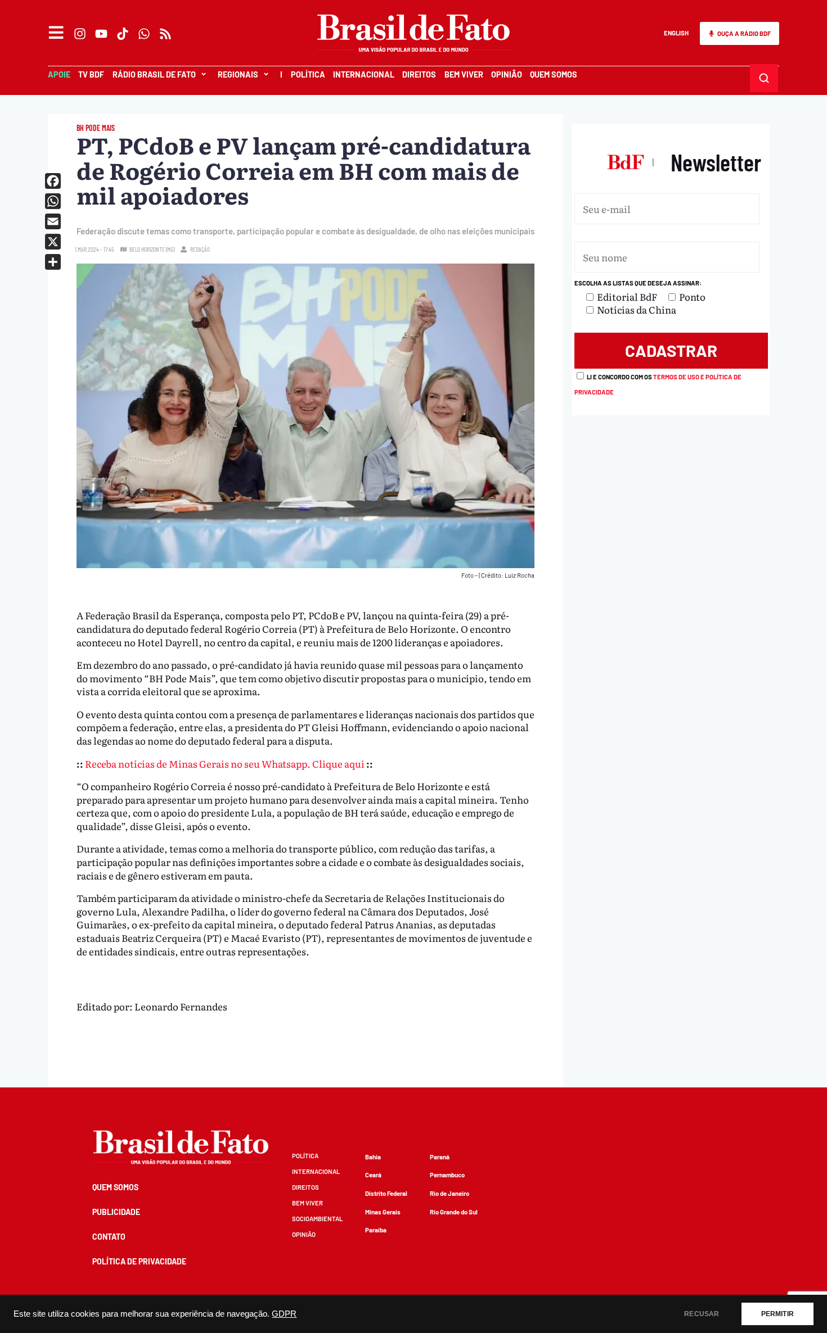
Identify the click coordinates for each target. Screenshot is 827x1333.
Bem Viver (463, 74)
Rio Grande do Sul (454, 1212)
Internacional (363, 74)
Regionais (238, 74)
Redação (200, 249)
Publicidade (116, 1212)
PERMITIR (777, 1314)
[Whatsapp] (144, 34)
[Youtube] (101, 34)
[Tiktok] (122, 34)
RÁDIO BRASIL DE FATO (154, 74)
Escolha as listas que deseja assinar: (638, 283)
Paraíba (375, 1230)
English (676, 33)
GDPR (284, 1313)
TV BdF (91, 74)
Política (308, 74)
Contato (108, 1236)
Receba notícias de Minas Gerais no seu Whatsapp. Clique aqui (225, 763)
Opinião (506, 74)
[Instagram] (80, 34)
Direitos (419, 74)
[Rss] (165, 34)
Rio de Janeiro (449, 1193)
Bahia (373, 1156)
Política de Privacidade (139, 1261)
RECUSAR (701, 1314)
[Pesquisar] (764, 78)
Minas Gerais (383, 1212)
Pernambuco (447, 1174)
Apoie (59, 74)
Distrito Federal (386, 1193)
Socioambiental (317, 1218)
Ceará (373, 1174)
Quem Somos (553, 74)
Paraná (440, 1156)
